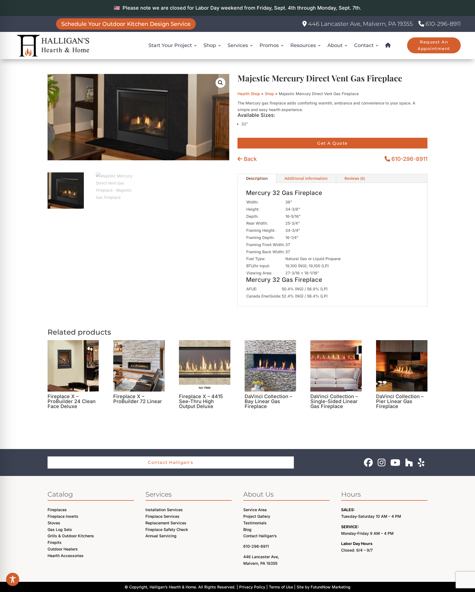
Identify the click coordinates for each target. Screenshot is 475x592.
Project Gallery (256, 516)
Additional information (306, 178)
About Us (258, 494)
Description (257, 178)
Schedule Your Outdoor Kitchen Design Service (126, 23)
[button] (220, 83)
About (335, 45)
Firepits (55, 542)
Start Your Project (170, 45)
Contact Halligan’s (260, 535)
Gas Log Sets (60, 529)
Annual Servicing (160, 535)
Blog (247, 529)
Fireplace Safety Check (166, 529)
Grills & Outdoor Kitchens (71, 535)
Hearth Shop (249, 93)
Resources (303, 45)
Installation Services (164, 509)
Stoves (54, 523)
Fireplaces (57, 509)
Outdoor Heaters (63, 549)
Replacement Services (165, 523)
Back (249, 159)
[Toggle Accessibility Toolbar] (12, 579)
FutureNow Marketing (330, 587)
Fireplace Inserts (63, 516)
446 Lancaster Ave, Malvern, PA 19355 (360, 23)
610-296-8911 (442, 23)
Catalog (60, 494)
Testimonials (255, 523)
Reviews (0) (354, 178)
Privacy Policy (252, 587)
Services (238, 45)
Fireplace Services (162, 516)
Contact (364, 45)
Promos (269, 45)
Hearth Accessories (66, 555)
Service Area (255, 509)
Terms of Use (281, 587)
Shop (209, 45)
